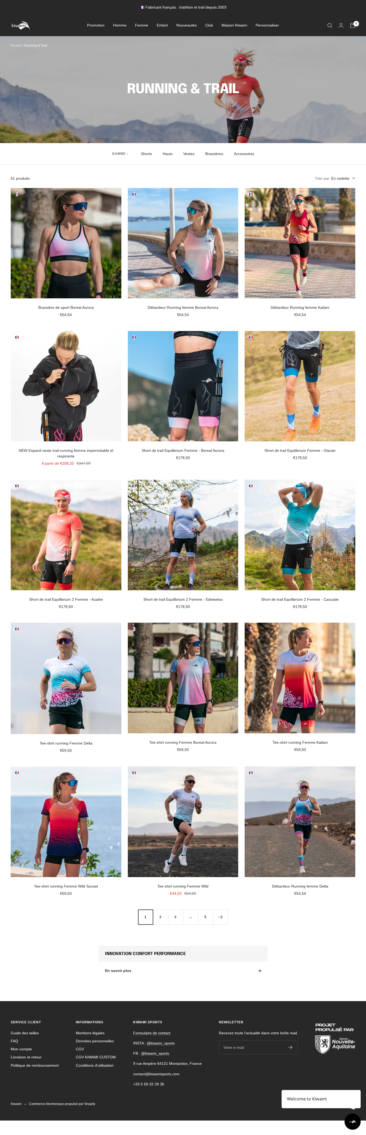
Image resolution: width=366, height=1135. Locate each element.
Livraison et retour (26, 1057)
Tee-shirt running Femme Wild (182, 886)
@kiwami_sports (161, 1043)
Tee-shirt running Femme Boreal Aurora (182, 742)
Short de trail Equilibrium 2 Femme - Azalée (66, 599)
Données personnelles (95, 1041)
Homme (119, 25)
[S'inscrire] (290, 1047)
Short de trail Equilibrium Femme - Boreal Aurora (183, 450)
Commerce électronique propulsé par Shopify (62, 1104)
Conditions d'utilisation (95, 1065)
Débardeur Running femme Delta (300, 886)
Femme (141, 25)
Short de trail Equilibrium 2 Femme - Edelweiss (183, 599)
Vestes (189, 154)
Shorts (146, 154)
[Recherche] (329, 25)
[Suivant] (220, 916)
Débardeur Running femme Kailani (300, 307)
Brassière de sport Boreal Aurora (66, 307)
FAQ (14, 1041)
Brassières (214, 154)
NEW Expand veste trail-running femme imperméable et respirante (66, 453)
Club (209, 25)
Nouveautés (186, 25)
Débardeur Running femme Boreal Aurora (183, 307)
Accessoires (244, 154)
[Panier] (352, 25)
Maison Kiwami (234, 25)
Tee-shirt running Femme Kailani (300, 742)
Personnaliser (267, 25)
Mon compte (21, 1049)
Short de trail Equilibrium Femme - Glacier (300, 450)
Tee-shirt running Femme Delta (66, 743)
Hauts (168, 154)
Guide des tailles (25, 1033)
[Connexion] (341, 25)
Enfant (162, 25)
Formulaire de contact (151, 1033)
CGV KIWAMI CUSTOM (96, 1057)
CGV (80, 1049)
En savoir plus (118, 970)
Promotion (95, 25)
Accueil (16, 45)
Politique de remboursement (35, 1065)
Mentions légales (90, 1033)
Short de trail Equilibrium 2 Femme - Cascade (300, 599)
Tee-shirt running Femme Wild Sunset (66, 886)
